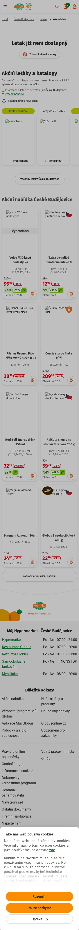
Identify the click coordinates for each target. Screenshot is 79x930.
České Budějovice (24, 19)
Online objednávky (55, 711)
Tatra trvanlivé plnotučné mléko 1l (59, 260)
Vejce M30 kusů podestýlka (20, 260)
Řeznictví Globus (15, 654)
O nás (45, 758)
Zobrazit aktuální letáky (42, 54)
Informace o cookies (17, 771)
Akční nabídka (13, 699)
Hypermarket (12, 640)
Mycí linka (10, 674)
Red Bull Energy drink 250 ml (20, 442)
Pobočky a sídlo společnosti (14, 733)
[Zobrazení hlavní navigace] (5, 6)
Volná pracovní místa (57, 751)
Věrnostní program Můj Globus (19, 713)
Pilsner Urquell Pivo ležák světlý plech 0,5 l (20, 356)
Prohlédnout (20, 160)
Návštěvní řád (12, 802)
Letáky (43, 19)
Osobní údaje (12, 764)
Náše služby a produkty (52, 701)
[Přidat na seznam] (33, 294)
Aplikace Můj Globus (18, 723)
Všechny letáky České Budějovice (39, 179)
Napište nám (12, 823)
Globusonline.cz (53, 723)
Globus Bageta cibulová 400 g (58, 538)
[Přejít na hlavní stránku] (19, 6)
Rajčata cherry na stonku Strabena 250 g (59, 442)
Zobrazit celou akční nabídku (39, 576)
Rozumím (39, 896)
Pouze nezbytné (39, 908)
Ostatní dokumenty (16, 809)
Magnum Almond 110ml (20, 535)
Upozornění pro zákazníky (53, 733)
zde (52, 850)
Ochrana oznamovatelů (13, 792)
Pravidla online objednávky (13, 754)
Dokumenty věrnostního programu (19, 780)
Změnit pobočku (15, 94)
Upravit (37, 919)
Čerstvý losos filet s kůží (58, 356)
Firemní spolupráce (16, 816)
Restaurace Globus (16, 647)
